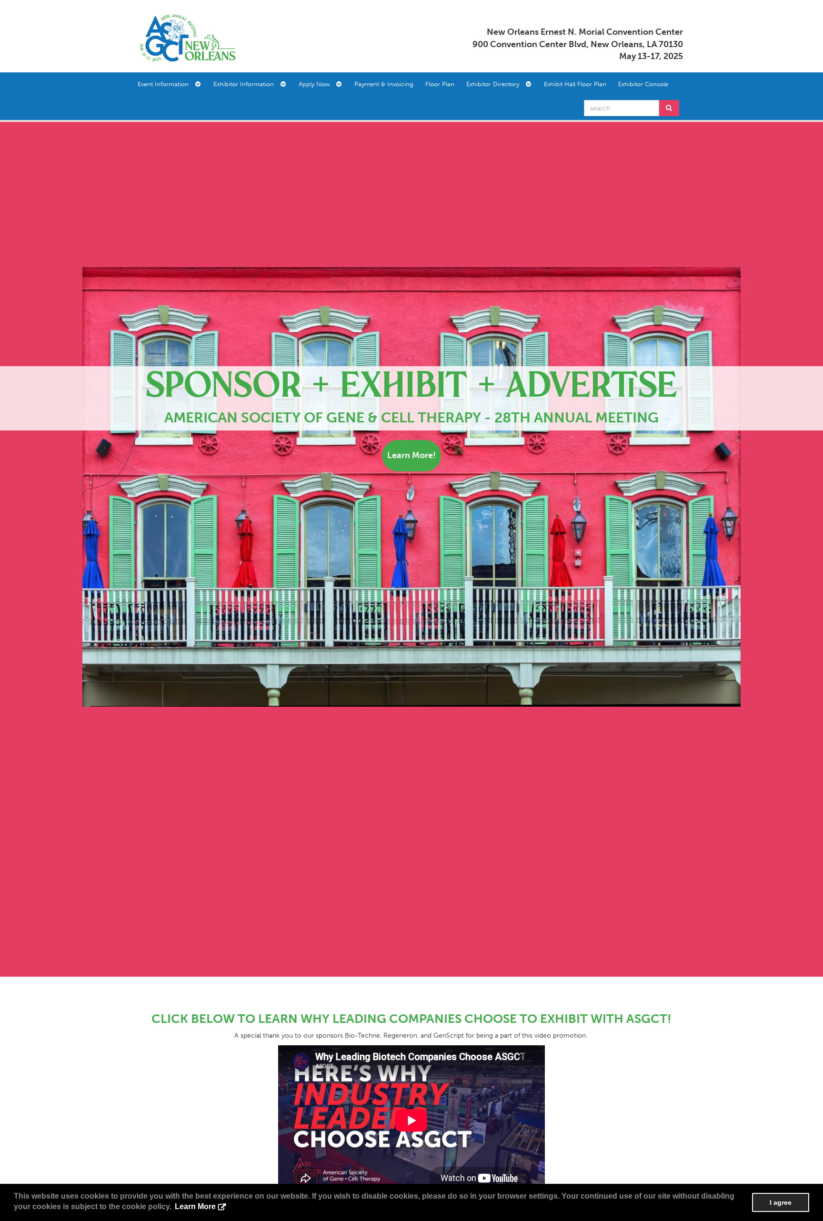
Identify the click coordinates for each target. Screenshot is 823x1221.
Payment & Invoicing (383, 84)
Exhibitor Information (246, 84)
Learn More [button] (195, 1206)
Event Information (166, 84)
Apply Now (317, 84)
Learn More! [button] (411, 455)
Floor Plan (439, 84)
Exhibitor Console (643, 84)
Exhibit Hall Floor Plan (575, 84)
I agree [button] (781, 1202)
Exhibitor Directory (495, 84)
